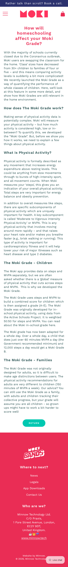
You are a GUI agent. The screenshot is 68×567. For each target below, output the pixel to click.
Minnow (40, 555)
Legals (34, 482)
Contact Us (34, 494)
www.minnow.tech (34, 538)
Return (34, 423)
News (34, 475)
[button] (5, 14)
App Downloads (34, 488)
